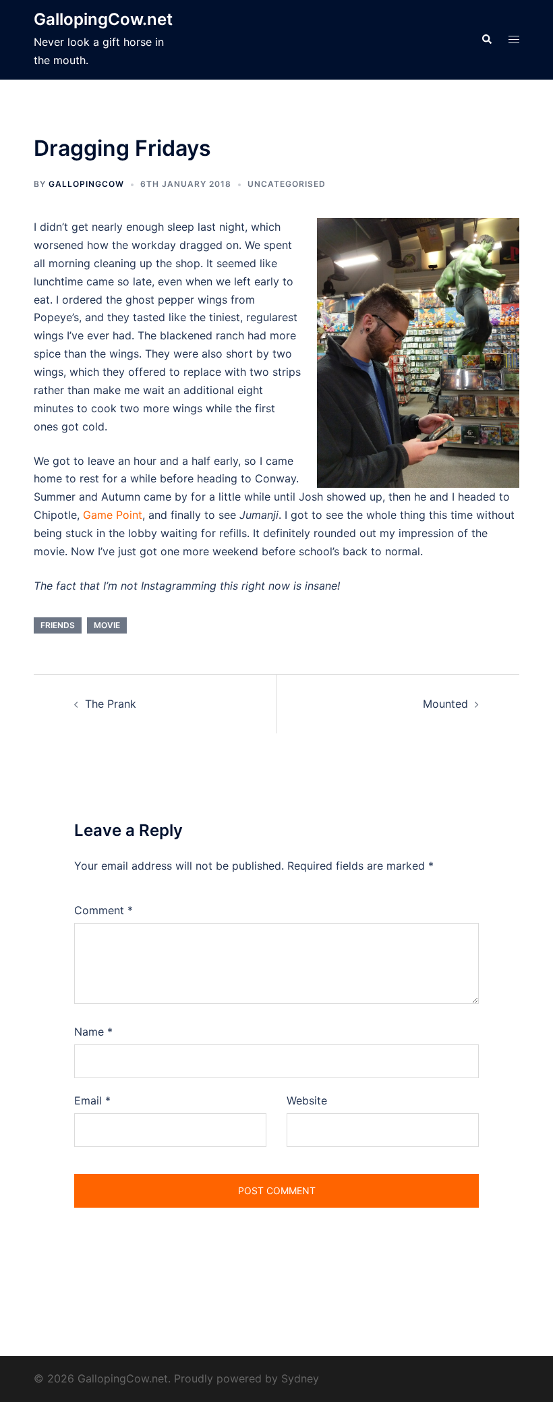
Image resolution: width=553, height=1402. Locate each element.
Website (307, 1100)
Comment (103, 910)
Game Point (112, 515)
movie (107, 625)
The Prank (110, 703)
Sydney (300, 1378)
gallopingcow (86, 184)
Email (92, 1100)
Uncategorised (287, 184)
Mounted (445, 703)
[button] (486, 39)
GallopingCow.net (103, 19)
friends (57, 625)
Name (93, 1031)
